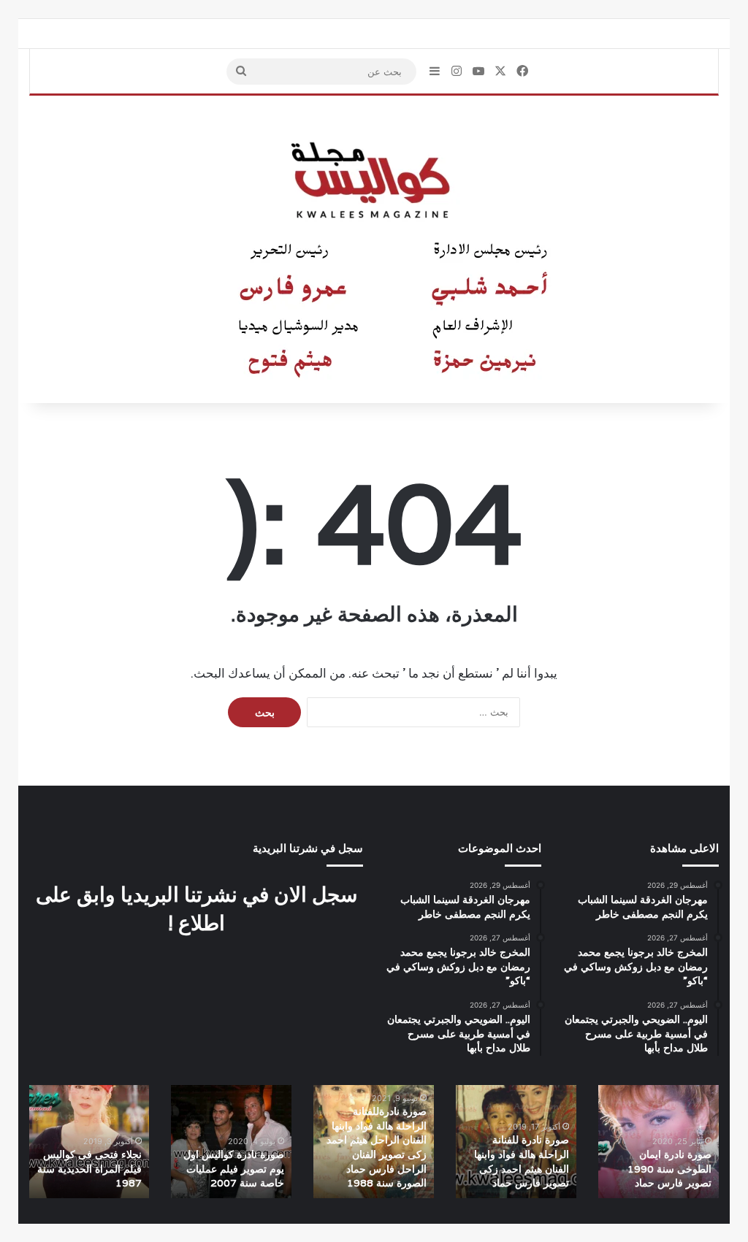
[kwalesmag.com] (374, 249)
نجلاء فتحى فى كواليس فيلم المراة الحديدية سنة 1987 (89, 1168)
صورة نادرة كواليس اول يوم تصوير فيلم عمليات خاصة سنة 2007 (233, 1168)
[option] (658, 1141)
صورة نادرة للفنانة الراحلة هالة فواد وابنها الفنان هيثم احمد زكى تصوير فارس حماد (521, 1161)
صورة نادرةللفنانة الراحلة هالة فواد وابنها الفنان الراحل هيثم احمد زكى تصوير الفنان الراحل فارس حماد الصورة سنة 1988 (377, 1147)
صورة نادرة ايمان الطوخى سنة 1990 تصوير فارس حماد (669, 1168)
